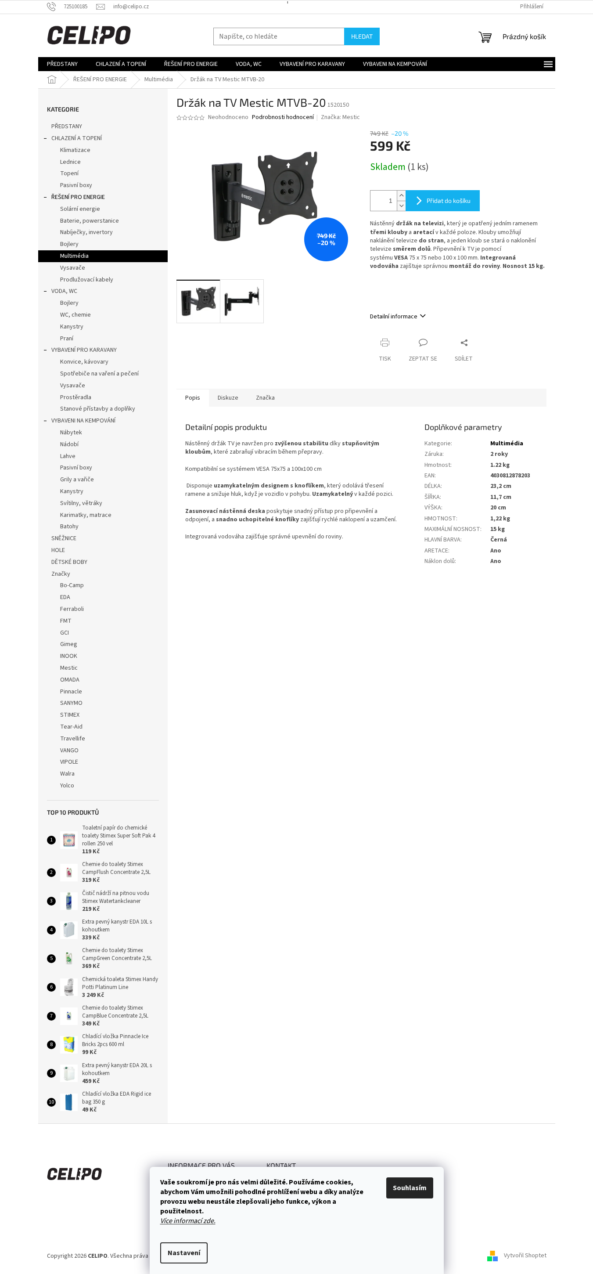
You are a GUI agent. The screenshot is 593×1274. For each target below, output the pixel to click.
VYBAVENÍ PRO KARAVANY (84, 350)
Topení (69, 173)
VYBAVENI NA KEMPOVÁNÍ (83, 420)
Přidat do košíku (449, 200)
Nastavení (184, 1253)
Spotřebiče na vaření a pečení (99, 373)
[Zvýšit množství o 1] (401, 196)
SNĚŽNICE (63, 538)
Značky (60, 574)
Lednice (70, 162)
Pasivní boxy (76, 185)
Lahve (67, 456)
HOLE (58, 550)
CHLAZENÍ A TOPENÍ (76, 138)
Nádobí (69, 444)
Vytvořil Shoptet (525, 1256)
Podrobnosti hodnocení (283, 117)
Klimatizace (75, 150)
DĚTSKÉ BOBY (69, 562)
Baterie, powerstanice (89, 221)
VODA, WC (64, 291)
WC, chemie (75, 314)
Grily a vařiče (77, 479)
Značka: (340, 117)
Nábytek (71, 432)
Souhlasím (410, 1188)
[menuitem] (62, 64)
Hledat (362, 36)
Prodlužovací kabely (86, 279)
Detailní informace (393, 316)
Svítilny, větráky (81, 503)
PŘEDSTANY (66, 126)
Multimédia (74, 256)
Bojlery (69, 244)
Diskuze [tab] (228, 397)
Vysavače (72, 267)
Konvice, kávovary (84, 361)
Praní (66, 338)
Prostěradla (75, 397)
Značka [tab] (265, 397)
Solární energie (80, 209)
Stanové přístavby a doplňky (97, 408)
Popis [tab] (192, 397)
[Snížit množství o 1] (401, 206)
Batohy (69, 526)
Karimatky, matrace (85, 515)
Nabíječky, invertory (86, 232)
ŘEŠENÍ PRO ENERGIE (78, 197)
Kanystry (71, 326)
